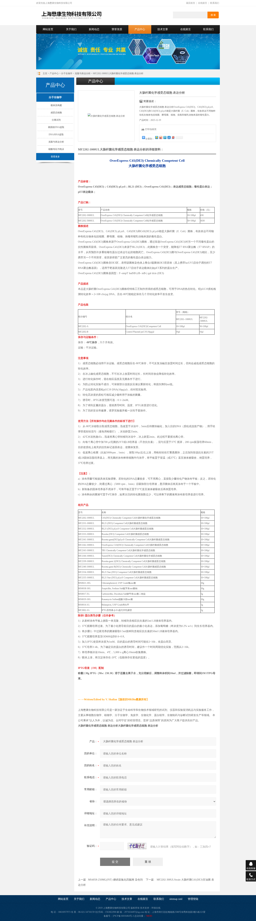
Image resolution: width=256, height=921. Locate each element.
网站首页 (48, 29)
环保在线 (155, 908)
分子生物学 (66, 73)
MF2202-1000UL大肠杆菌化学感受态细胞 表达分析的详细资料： (121, 149)
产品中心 (140, 29)
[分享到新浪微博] (161, 137)
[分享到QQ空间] (156, 137)
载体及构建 (56, 105)
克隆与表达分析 (83, 73)
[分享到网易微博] (173, 137)
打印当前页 (150, 129)
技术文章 (162, 29)
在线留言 (202, 3)
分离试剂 (56, 120)
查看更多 (55, 156)
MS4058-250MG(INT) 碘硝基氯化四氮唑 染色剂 (115, 879)
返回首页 (190, 3)
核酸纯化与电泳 (56, 149)
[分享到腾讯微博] (165, 137)
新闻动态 (94, 29)
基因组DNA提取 (56, 127)
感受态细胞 (56, 112)
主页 (45, 73)
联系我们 (214, 3)
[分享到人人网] (169, 137)
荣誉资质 (117, 29)
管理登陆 (193, 899)
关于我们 (71, 29)
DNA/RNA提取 (56, 134)
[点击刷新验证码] (137, 846)
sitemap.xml (175, 899)
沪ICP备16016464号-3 (123, 916)
